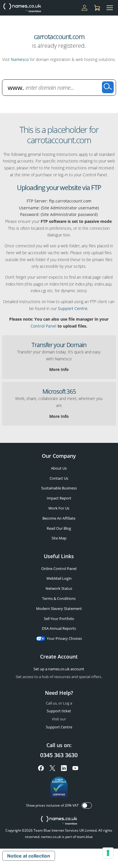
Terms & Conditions (59, 598)
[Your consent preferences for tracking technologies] (108, 852)
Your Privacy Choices (64, 638)
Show (87, 805)
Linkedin (64, 768)
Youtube (75, 768)
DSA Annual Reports (59, 628)
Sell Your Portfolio (59, 618)
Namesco (20, 59)
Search (108, 87)
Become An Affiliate (58, 518)
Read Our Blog (59, 528)
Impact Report (59, 498)
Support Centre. (73, 308)
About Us (59, 468)
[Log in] (84, 7)
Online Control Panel (58, 568)
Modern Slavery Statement (59, 608)
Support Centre (59, 727)
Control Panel (43, 326)
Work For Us (58, 508)
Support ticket (59, 710)
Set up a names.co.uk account (59, 668)
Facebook (41, 768)
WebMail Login (59, 578)
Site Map (59, 538)
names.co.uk (59, 821)
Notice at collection (28, 856)
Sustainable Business (59, 488)
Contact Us (59, 478)
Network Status (59, 588)
